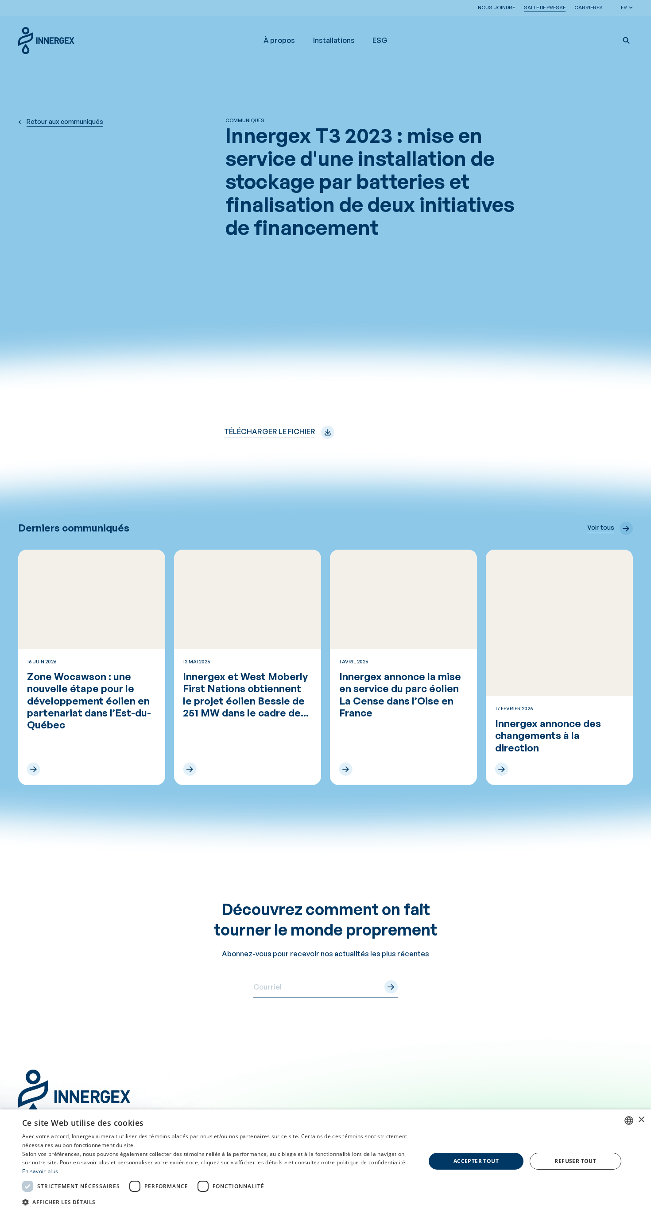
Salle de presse (545, 7)
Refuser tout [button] (575, 1161)
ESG (380, 40)
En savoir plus (40, 1171)
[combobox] (628, 1120)
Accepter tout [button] (476, 1161)
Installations (334, 40)
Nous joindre (496, 7)
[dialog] (325, 1161)
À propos (279, 40)
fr (624, 7)
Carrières (588, 7)
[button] (626, 40)
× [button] (641, 1120)
